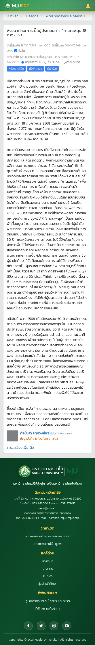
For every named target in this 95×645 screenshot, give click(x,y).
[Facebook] (28, 625)
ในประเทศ (53, 62)
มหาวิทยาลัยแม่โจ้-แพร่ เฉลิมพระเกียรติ (48, 536)
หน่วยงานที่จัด (16, 69)
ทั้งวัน (21, 50)
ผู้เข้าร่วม (52, 69)
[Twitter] (41, 625)
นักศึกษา (47, 561)
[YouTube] (66, 625)
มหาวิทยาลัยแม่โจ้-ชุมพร (47, 544)
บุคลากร (32, 16)
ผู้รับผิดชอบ (35, 69)
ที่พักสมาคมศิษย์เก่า (47, 608)
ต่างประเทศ (73, 62)
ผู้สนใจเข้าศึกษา (47, 583)
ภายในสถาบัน (33, 62)
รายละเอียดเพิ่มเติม (20, 447)
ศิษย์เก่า (48, 576)
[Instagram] (53, 625)
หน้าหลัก (13, 16)
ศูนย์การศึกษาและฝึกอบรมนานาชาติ (47, 601)
